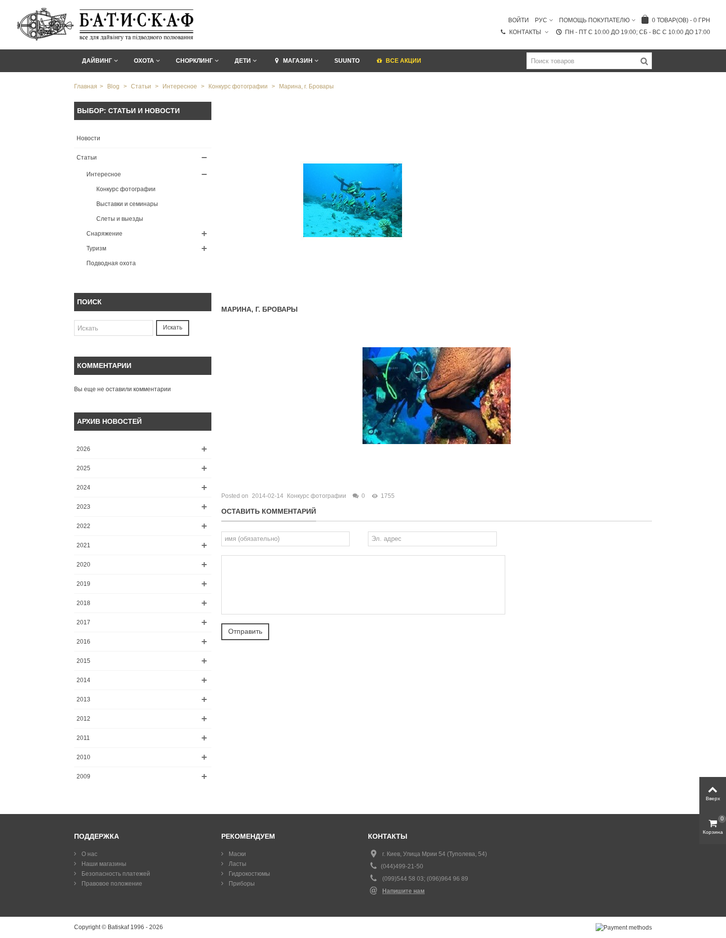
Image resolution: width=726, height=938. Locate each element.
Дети (243, 60)
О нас (88, 854)
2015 (83, 660)
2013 (83, 699)
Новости (88, 138)
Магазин (298, 60)
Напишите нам (403, 891)
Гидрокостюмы (248, 873)
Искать (172, 327)
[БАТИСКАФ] (106, 24)
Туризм (96, 248)
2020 (83, 564)
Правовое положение (111, 883)
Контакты (526, 32)
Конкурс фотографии (126, 189)
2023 (83, 506)
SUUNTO (347, 60)
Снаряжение (104, 233)
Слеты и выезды (119, 218)
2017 (83, 622)
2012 (83, 718)
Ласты (236, 863)
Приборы (241, 883)
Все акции (403, 60)
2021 (83, 545)
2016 (83, 641)
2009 (83, 776)
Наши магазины (103, 863)
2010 (83, 757)
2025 (83, 468)
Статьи (87, 157)
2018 (83, 603)
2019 (83, 583)
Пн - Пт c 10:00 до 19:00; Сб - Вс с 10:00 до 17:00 (637, 32)
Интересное (103, 174)
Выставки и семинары (127, 204)
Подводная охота (111, 263)
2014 (83, 680)
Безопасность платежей (115, 873)
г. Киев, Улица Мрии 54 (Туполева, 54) (434, 854)
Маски (236, 854)
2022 (83, 526)
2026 (83, 449)
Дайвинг (97, 60)
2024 (83, 487)
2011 (83, 737)
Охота (144, 60)
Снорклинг (194, 60)
